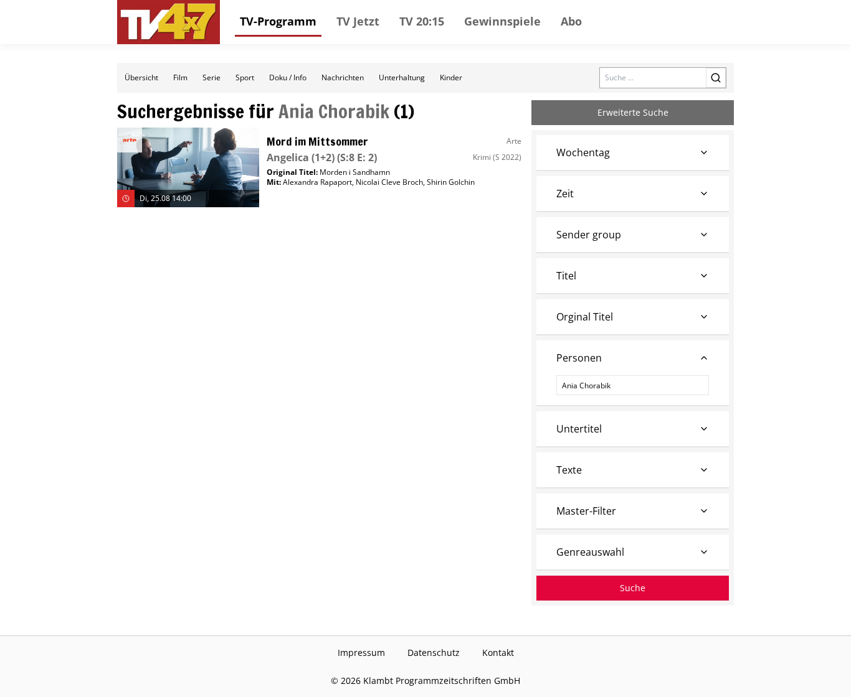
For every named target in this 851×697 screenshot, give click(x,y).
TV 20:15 (421, 21)
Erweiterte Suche (632, 112)
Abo (571, 21)
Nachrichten (342, 77)
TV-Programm (278, 21)
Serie (211, 77)
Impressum (361, 652)
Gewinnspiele (502, 21)
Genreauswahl (590, 552)
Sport (244, 77)
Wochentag (583, 152)
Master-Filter (586, 511)
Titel (566, 276)
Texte (569, 470)
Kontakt (498, 652)
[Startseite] (168, 22)
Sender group (588, 234)
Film (180, 77)
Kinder (451, 77)
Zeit (565, 193)
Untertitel (579, 429)
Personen (579, 358)
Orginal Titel (584, 317)
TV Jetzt (357, 21)
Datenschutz (433, 652)
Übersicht (141, 77)
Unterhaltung (402, 77)
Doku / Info (288, 77)
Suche (632, 588)
